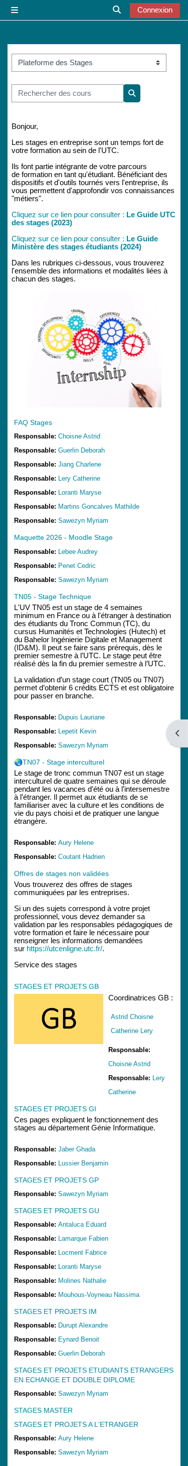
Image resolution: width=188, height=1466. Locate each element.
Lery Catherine (79, 478)
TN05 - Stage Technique (52, 597)
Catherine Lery (132, 1031)
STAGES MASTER (43, 1410)
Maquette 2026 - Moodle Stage (63, 537)
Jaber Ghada (76, 1149)
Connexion (154, 10)
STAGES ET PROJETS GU (56, 1211)
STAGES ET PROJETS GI (55, 1109)
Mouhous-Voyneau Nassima (98, 1294)
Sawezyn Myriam (83, 520)
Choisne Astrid (79, 436)
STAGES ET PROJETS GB (56, 986)
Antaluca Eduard (82, 1224)
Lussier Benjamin (83, 1163)
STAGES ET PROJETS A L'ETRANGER (76, 1424)
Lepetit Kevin (77, 731)
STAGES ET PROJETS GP (56, 1180)
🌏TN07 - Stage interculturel (59, 762)
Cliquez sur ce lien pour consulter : (69, 239)
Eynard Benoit (78, 1339)
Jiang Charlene (79, 464)
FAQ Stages (33, 422)
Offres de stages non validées (61, 873)
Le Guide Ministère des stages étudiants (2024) (85, 243)
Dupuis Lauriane (81, 717)
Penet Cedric (77, 565)
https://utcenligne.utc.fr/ (64, 949)
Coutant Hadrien (81, 856)
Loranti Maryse (79, 492)
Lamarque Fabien (83, 1238)
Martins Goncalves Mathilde (98, 506)
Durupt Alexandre (83, 1325)
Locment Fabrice (82, 1252)
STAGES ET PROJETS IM (55, 1311)
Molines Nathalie (82, 1280)
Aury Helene (76, 842)
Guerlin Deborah (81, 450)
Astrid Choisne (132, 1016)
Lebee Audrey (78, 551)
